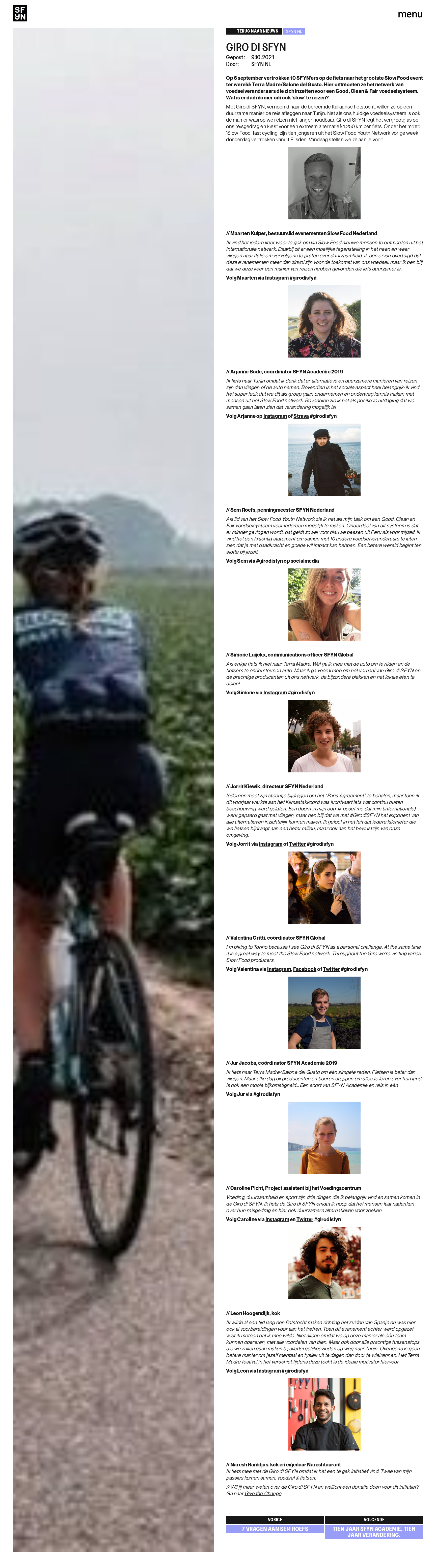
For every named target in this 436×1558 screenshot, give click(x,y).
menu (410, 13)
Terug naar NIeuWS (257, 31)
